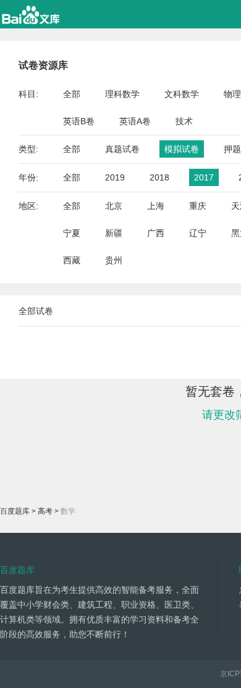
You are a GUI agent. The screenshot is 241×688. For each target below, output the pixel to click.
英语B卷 (79, 121)
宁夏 (71, 233)
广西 (155, 233)
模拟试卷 (181, 149)
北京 (113, 206)
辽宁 (197, 233)
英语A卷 (135, 121)
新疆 (113, 233)
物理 (232, 94)
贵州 (113, 260)
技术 (184, 121)
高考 (45, 511)
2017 (204, 177)
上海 (155, 206)
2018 (159, 177)
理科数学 (122, 94)
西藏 (71, 260)
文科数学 (181, 94)
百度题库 (15, 511)
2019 (115, 177)
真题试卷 (122, 149)
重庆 (197, 206)
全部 (71, 94)
